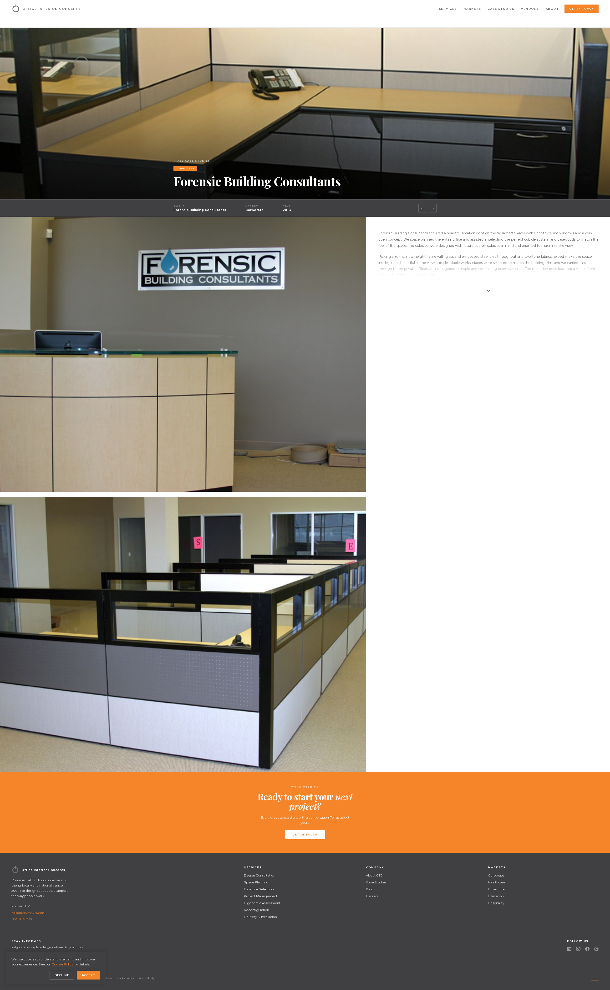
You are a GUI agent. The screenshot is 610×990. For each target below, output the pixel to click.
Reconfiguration (256, 910)
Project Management (260, 896)
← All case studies (191, 160)
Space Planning (256, 882)
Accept (88, 975)
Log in (593, 978)
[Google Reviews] (596, 949)
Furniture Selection (259, 889)
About (552, 8)
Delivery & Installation (260, 917)
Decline (62, 975)
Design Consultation (259, 875)
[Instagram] (578, 949)
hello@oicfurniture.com (27, 912)
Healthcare (496, 882)
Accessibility (146, 978)
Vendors (530, 8)
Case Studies (501, 8)
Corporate (496, 875)
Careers (372, 896)
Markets (472, 8)
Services (448, 8)
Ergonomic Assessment (262, 903)
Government (498, 889)
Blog (369, 889)
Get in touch (581, 8)
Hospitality (496, 903)
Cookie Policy (125, 978)
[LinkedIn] (569, 949)
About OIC (374, 875)
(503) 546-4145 (21, 919)
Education (496, 896)
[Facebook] (587, 949)
